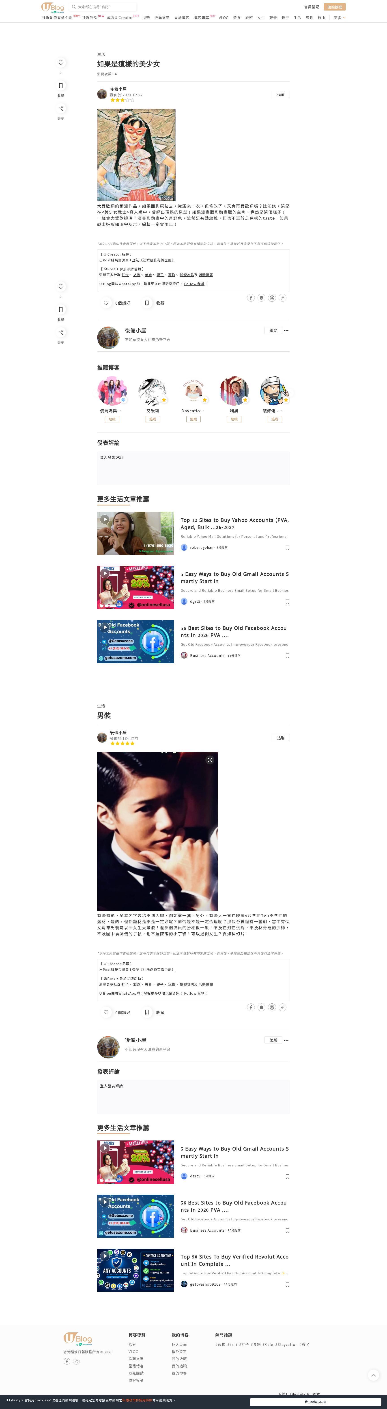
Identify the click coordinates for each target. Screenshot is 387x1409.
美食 (237, 17)
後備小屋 (118, 89)
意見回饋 (136, 1373)
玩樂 (273, 17)
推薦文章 (162, 17)
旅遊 (249, 17)
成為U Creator (120, 17)
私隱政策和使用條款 (137, 1400)
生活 (297, 17)
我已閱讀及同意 (316, 1402)
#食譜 (256, 1344)
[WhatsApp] (61, 357)
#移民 (304, 1344)
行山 (321, 17)
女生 (261, 17)
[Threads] (61, 369)
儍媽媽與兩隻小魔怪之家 (112, 410)
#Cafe (268, 1344)
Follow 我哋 (194, 283)
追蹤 (280, 94)
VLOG (224, 17)
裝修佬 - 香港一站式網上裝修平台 (275, 410)
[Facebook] (61, 344)
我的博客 (179, 1373)
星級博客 (181, 17)
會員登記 (311, 6)
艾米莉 (152, 410)
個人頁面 (179, 1344)
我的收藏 (179, 1358)
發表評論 (111, 457)
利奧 (234, 410)
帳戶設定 (179, 1351)
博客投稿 (136, 1380)
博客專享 (201, 17)
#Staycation (286, 1344)
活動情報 (206, 274)
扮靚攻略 (187, 274)
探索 (146, 17)
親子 (285, 17)
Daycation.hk (193, 410)
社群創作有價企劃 (57, 17)
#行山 (232, 1344)
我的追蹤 (179, 1365)
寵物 (309, 17)
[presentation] (97, 392)
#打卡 (244, 1344)
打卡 (125, 274)
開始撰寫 (334, 6)
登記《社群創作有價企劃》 (153, 260)
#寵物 (220, 1344)
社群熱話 (89, 17)
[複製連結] (61, 382)
